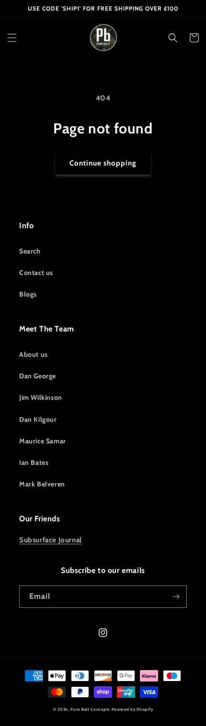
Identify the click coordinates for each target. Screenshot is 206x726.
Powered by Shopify (132, 709)
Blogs (28, 294)
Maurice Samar (42, 441)
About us (33, 354)
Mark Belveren (42, 484)
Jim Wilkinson (40, 397)
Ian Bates (33, 462)
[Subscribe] (175, 596)
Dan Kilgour (38, 419)
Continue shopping (103, 163)
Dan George (37, 376)
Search (30, 251)
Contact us (36, 272)
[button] (12, 37)
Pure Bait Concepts (90, 709)
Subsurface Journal (50, 540)
